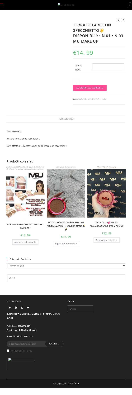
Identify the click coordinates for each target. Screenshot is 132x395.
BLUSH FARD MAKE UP (15, 167)
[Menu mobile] (1, 4)
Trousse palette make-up (33, 168)
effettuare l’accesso (22, 145)
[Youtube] (28, 308)
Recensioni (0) (66, 118)
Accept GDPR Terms (21, 350)
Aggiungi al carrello (89, 87)
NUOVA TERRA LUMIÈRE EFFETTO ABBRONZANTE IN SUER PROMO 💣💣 (66, 226)
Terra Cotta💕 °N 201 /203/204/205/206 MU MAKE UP (106, 224)
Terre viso (102, 99)
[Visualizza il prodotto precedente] (118, 20)
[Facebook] (16, 308)
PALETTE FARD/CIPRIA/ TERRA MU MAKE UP (25, 226)
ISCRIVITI (54, 343)
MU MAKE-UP (90, 99)
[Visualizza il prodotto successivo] (123, 20)
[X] (10, 308)
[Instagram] (22, 308)
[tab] (66, 119)
